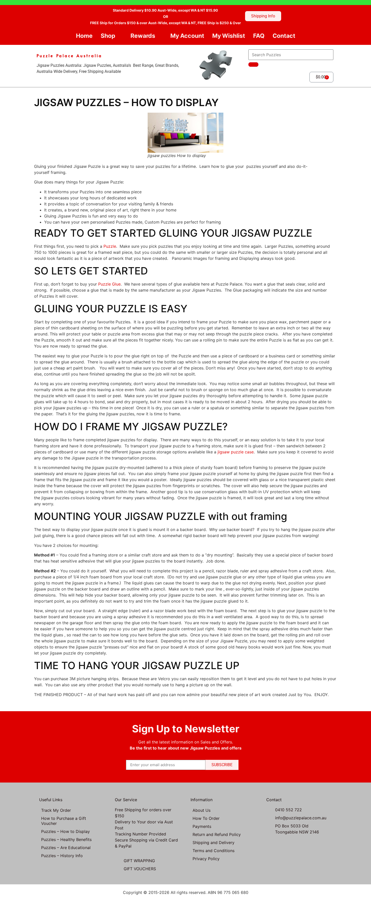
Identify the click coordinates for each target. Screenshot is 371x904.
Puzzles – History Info (62, 855)
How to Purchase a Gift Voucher (63, 821)
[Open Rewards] (159, 36)
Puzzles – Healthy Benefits (66, 839)
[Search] (253, 64)
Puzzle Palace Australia (69, 55)
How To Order (206, 818)
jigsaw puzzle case (236, 451)
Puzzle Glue (109, 284)
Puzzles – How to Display (65, 831)
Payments (202, 826)
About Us (201, 810)
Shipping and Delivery (213, 842)
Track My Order (56, 810)
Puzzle (109, 246)
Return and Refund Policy (217, 834)
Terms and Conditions (213, 850)
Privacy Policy (206, 858)
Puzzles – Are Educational (66, 847)
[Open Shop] (119, 36)
